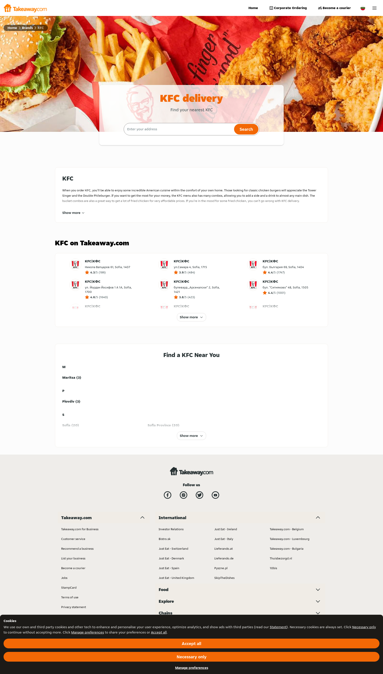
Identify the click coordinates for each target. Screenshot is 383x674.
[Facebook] (167, 495)
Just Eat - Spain (169, 568)
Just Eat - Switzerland (173, 549)
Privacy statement (73, 607)
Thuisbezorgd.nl (281, 558)
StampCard (68, 588)
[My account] (374, 8)
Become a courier (337, 8)
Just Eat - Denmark (171, 558)
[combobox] (178, 129)
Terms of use (69, 597)
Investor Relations (171, 529)
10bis (273, 568)
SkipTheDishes (224, 578)
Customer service (73, 539)
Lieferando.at (223, 549)
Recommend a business (77, 549)
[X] (199, 495)
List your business (73, 558)
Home (253, 8)
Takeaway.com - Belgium (287, 529)
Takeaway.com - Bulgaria (286, 549)
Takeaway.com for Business (79, 529)
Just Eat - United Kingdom (176, 578)
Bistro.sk (164, 539)
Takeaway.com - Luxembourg (289, 539)
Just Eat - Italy (223, 539)
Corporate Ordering (290, 8)
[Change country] (363, 8)
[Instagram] (183, 495)
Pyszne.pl (221, 568)
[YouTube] (215, 495)
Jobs (64, 578)
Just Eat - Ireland (225, 529)
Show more (71, 212)
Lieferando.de (224, 558)
